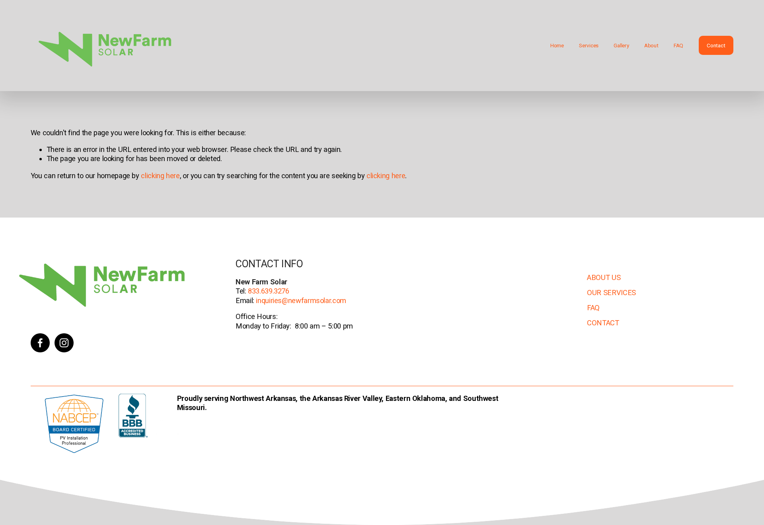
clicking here (160, 175)
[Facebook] (40, 342)
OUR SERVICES (611, 292)
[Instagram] (64, 342)
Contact (716, 45)
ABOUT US (603, 277)
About (651, 45)
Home (557, 45)
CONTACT (603, 323)
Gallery (621, 45)
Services (588, 45)
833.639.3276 (267, 291)
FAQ (678, 45)
